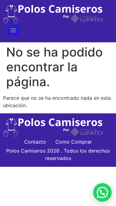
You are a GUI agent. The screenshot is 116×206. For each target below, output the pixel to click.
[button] (102, 192)
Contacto (35, 142)
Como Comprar (73, 142)
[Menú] (13, 30)
